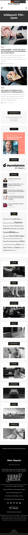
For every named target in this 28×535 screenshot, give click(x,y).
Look (22, 228)
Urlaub (17, 247)
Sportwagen (13, 244)
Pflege (5, 241)
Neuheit (12, 236)
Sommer (8, 244)
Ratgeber (17, 241)
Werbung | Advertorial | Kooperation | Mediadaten (13, 448)
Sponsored (24, 471)
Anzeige (12, 219)
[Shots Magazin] (14, 3)
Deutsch (17, 1)
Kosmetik (13, 228)
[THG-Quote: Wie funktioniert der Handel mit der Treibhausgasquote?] (14, 76)
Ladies (19, 469)
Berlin (21, 219)
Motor (2, 87)
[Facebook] (11, 503)
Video (21, 247)
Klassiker (20, 226)
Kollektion (6, 228)
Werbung (6, 250)
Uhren (13, 247)
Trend (9, 247)
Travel (14, 471)
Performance (19, 238)
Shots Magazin (14, 460)
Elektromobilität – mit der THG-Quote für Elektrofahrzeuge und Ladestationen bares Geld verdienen (13, 51)
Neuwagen (20, 236)
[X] (8, 503)
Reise (22, 241)
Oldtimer (5, 238)
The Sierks (21, 486)
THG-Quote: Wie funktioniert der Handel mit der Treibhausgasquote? (12, 91)
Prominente (10, 241)
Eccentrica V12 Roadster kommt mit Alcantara (16, 204)
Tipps (5, 247)
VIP (23, 247)
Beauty (17, 219)
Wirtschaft (14, 250)
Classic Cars (6, 223)
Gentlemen (23, 469)
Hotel (16, 226)
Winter (10, 250)
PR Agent (15, 486)
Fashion (18, 222)
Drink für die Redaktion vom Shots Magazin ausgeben (14, 489)
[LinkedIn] (20, 503)
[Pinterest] (14, 503)
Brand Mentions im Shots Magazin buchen (14, 496)
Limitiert (18, 228)
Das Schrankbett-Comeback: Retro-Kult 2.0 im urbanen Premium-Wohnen (16, 191)
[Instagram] (17, 503)
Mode (12, 232)
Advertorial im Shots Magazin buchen (14, 492)
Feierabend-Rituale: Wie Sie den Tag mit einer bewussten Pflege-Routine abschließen (16, 198)
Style (18, 244)
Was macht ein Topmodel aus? (14, 178)
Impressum (19, 512)
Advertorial (6, 219)
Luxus (6, 232)
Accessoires (18, 471)
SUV (21, 244)
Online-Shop (10, 238)
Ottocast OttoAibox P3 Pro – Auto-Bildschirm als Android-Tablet (15, 185)
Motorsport (6, 236)
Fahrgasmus (11, 223)
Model (17, 232)
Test (23, 244)
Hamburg (5, 226)
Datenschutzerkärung (11, 512)
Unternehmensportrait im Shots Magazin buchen (14, 499)
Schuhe (4, 244)
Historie (13, 226)
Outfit (14, 238)
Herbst (9, 226)
